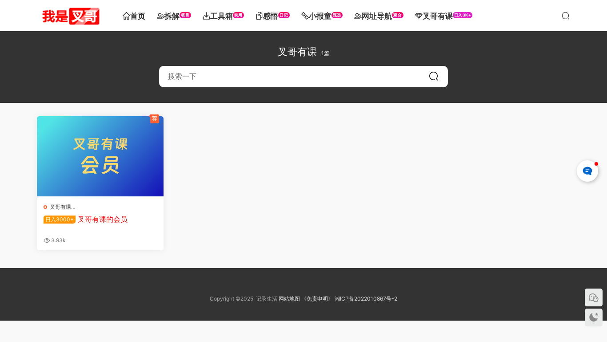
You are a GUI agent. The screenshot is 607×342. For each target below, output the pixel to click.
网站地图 (289, 298)
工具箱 (226, 16)
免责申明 (317, 298)
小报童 (325, 16)
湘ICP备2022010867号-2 (366, 298)
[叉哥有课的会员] (100, 156)
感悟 (275, 16)
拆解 (176, 16)
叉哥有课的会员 (86, 219)
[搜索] (565, 15)
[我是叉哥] (70, 15)
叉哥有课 (447, 16)
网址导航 (382, 16)
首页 (137, 16)
